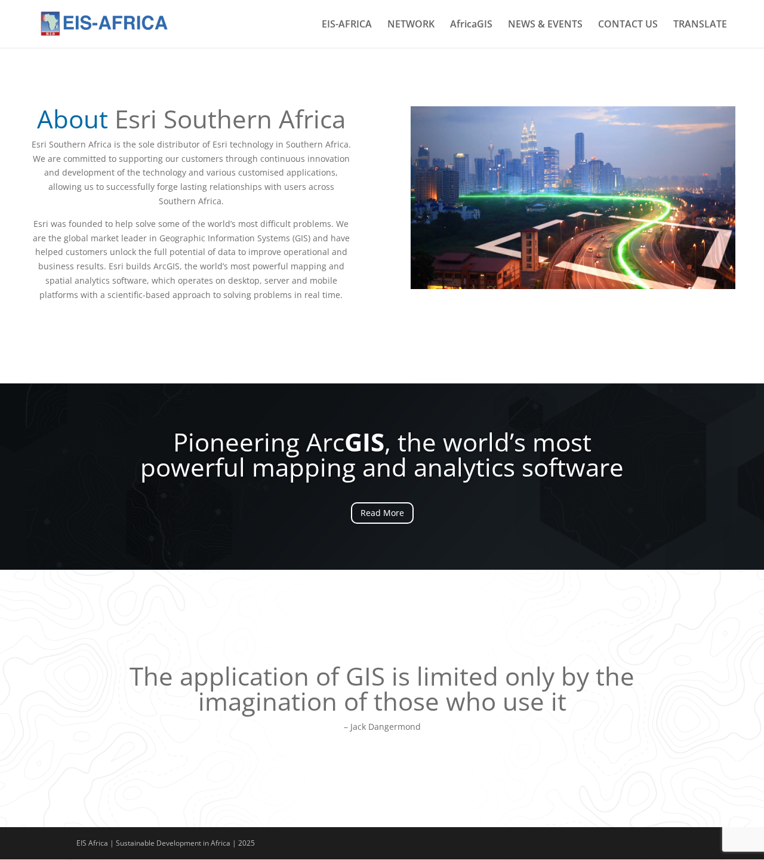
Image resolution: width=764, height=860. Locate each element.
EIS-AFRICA (347, 25)
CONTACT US (628, 25)
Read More (382, 512)
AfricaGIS (471, 25)
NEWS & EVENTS (545, 25)
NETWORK (411, 25)
